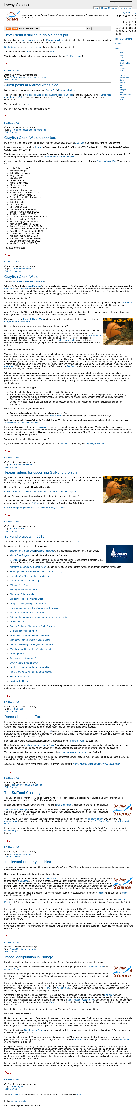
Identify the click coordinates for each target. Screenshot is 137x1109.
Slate (51, 745)
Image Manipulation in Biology (28, 957)
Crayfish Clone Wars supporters (30, 138)
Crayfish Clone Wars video (17, 321)
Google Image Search (34, 1030)
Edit (96, 8)
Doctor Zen (9, 47)
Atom (15, 29)
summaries (125, 1039)
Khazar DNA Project (19, 555)
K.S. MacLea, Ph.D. (12, 70)
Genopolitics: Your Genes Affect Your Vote (29, 635)
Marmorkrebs (95, 335)
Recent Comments (123, 39)
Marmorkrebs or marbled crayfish (59, 157)
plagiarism (23, 881)
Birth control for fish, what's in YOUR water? (30, 640)
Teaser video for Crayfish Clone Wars (21, 423)
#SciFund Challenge (23, 282)
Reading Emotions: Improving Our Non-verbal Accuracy (36, 571)
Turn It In (54, 1002)
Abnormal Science (13, 969)
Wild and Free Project (20, 585)
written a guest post (31, 40)
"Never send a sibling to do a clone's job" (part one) (48, 95)
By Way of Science (95, 444)
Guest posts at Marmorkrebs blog (31, 85)
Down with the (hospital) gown (24, 663)
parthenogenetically (66, 340)
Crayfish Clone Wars (106, 161)
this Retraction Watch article (81, 1000)
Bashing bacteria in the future (23, 590)
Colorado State (52, 878)
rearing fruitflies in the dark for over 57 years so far (96, 764)
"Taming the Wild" (76, 741)
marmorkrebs (125, 95)
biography (123, 68)
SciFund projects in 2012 (24, 536)
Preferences (125, 8)
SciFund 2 (76, 542)
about (122, 66)
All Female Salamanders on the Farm (27, 612)
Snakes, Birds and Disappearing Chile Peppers (32, 626)
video (122, 99)
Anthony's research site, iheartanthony (28, 567)
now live (40, 282)
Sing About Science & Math (23, 594)
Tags (116, 48)
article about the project (35, 745)
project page (55, 416)
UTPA (59, 501)
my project (43, 427)
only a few (9, 366)
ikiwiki (79, 1094)
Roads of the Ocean (19, 681)
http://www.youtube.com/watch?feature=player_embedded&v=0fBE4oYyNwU (40, 491)
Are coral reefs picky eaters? (23, 658)
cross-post (124, 75)
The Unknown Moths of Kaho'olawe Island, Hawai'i (34, 608)
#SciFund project (74, 56)
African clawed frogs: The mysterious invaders (31, 644)
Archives (118, 43)
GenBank (70, 366)
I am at (38, 147)
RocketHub (24, 289)
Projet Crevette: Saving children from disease (31, 672)
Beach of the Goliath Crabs (22, 551)
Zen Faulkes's (101, 821)
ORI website (79, 1039)
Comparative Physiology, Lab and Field (28, 603)
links (121, 92)
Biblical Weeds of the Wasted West (26, 599)
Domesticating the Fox (22, 717)
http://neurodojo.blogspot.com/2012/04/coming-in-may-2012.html (34, 508)
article (125, 893)
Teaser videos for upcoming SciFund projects (40, 472)
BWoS (122, 53)
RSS (8, 29)
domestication (124, 78)
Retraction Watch (96, 967)
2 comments (15, 271)
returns (50, 551)
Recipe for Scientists (19, 676)
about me (64, 444)
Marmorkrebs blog (54, 40)
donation (123, 80)
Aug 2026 (125, 12)
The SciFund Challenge (23, 793)
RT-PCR (48, 988)
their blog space (63, 805)
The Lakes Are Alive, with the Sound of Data (30, 576)
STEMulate (15, 560)
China (121, 55)
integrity (123, 90)
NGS (121, 57)
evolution (122, 82)
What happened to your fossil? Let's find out (30, 649)
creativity (123, 73)
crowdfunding (33, 286)
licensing (14, 1094)
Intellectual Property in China (27, 862)
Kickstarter (9, 289)
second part (35, 47)
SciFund (125, 62)
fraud (122, 87)
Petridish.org (10, 830)
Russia (122, 60)
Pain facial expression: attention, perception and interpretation (39, 617)
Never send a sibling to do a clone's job (36, 35)
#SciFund (80, 143)
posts (23, 1101)
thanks (122, 97)
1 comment (15, 856)
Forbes (101, 893)
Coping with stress (18, 622)
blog (121, 70)
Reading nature (17, 654)
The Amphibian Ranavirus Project (26, 580)
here (27, 52)
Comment (14, 80)
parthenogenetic (95, 819)
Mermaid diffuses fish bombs (23, 631)
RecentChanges (109, 8)
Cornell (62, 752)
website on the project (77, 752)
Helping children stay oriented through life (29, 667)
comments (15, 1101)
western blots (63, 988)
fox (121, 85)
